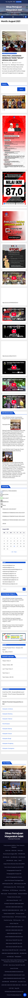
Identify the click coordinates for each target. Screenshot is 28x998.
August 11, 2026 (9, 808)
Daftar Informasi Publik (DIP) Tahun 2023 (14, 946)
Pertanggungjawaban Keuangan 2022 (14, 873)
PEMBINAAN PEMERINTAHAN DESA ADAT (9, 53)
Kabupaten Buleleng (7, 713)
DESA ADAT (5, 498)
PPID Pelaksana (5, 890)
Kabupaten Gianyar (7, 733)
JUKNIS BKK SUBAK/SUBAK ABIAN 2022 (10, 910)
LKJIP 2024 (5, 965)
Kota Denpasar (6, 723)
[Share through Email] (1, 504)
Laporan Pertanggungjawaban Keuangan (14, 877)
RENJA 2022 (20, 850)
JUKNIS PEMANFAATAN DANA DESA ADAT (14, 936)
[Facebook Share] (1, 492)
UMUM (4, 523)
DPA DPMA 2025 (23, 953)
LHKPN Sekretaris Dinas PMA (20, 883)
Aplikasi (15, 860)
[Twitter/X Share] (1, 495)
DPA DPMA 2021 (21, 853)
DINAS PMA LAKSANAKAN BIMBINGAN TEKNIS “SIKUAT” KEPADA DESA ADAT (13, 58)
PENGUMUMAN (18, 956)
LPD (25, 910)
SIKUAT (20, 860)
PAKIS (4, 505)
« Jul (12, 551)
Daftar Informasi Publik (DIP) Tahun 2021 (14, 943)
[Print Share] (1, 501)
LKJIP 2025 (11, 988)
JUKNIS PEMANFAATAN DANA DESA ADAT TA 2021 (14, 975)
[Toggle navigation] (13, 17)
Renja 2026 (17, 988)
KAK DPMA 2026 (5, 981)
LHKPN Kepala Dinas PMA (7, 883)
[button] (23, 16)
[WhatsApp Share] (1, 498)
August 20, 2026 (9, 777)
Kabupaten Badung (7, 728)
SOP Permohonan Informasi (20, 916)
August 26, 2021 (7, 62)
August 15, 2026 (9, 792)
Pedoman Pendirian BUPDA (9, 913)
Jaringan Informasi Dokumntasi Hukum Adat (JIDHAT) (14, 863)
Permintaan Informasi (20, 913)
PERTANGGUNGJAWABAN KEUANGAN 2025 (14, 991)
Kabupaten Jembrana (7, 709)
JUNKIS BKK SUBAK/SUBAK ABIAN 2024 (14, 926)
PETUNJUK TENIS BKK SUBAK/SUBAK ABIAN (14, 903)
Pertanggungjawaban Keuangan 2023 (14, 870)
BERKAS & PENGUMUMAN (9, 490)
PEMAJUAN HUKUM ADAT (9, 509)
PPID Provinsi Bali (20, 887)
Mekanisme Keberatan (12, 893)
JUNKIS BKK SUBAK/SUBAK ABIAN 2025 (10, 953)
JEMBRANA (5, 501)
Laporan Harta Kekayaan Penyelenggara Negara (14, 880)
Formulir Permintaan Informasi (8, 916)
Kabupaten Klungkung (7, 743)
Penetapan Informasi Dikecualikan (14, 896)
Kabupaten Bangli (6, 738)
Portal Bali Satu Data (8, 920)
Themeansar (13, 847)
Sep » (15, 551)
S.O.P (20, 900)
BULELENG (5, 494)
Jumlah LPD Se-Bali (14, 968)
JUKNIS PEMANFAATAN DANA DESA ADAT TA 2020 (14, 978)
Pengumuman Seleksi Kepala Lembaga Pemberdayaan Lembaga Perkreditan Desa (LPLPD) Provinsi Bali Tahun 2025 (14, 960)
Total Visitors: (5, 677)
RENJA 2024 (7, 850)
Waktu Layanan (4, 893)
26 (14, 546)
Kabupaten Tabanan (7, 718)
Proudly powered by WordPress (10, 845)
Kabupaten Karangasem (8, 748)
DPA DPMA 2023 (21, 857)
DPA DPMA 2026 (13, 981)
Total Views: (5, 673)
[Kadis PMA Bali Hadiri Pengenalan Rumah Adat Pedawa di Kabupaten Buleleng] (7, 456)
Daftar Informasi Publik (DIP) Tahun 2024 (10, 950)
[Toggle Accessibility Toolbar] (25, 995)
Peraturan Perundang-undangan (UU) (14, 994)
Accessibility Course (22, 981)
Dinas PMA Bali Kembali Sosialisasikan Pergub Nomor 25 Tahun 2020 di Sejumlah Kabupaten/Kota (13, 600)
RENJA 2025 (24, 985)
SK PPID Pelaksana (14, 890)
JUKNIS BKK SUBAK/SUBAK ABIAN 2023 (14, 930)
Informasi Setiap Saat (14, 923)
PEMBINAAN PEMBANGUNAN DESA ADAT (13, 512)
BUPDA (21, 910)
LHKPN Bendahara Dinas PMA (10, 887)
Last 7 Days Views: (7, 669)
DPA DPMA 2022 (6, 857)
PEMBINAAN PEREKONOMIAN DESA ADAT (13, 520)
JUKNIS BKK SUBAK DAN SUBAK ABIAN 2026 (11, 985)
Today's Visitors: (6, 664)
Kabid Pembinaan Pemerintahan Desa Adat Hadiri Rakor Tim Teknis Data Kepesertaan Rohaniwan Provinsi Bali (13, 613)
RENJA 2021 (14, 850)
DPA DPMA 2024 (9, 860)
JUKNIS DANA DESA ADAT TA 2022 (14, 933)
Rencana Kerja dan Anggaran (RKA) (10, 853)
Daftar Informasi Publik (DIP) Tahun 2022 (14, 940)
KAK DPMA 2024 (14, 857)
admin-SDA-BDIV (17, 62)
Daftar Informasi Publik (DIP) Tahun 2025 (17, 965)
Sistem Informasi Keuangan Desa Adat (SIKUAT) (14, 867)
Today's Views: (6, 660)
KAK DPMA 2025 (10, 956)
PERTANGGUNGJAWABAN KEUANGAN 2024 (14, 971)
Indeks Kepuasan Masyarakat (12, 900)
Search (4, 84)
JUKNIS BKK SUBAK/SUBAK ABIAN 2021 (14, 906)
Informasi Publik (22, 890)
